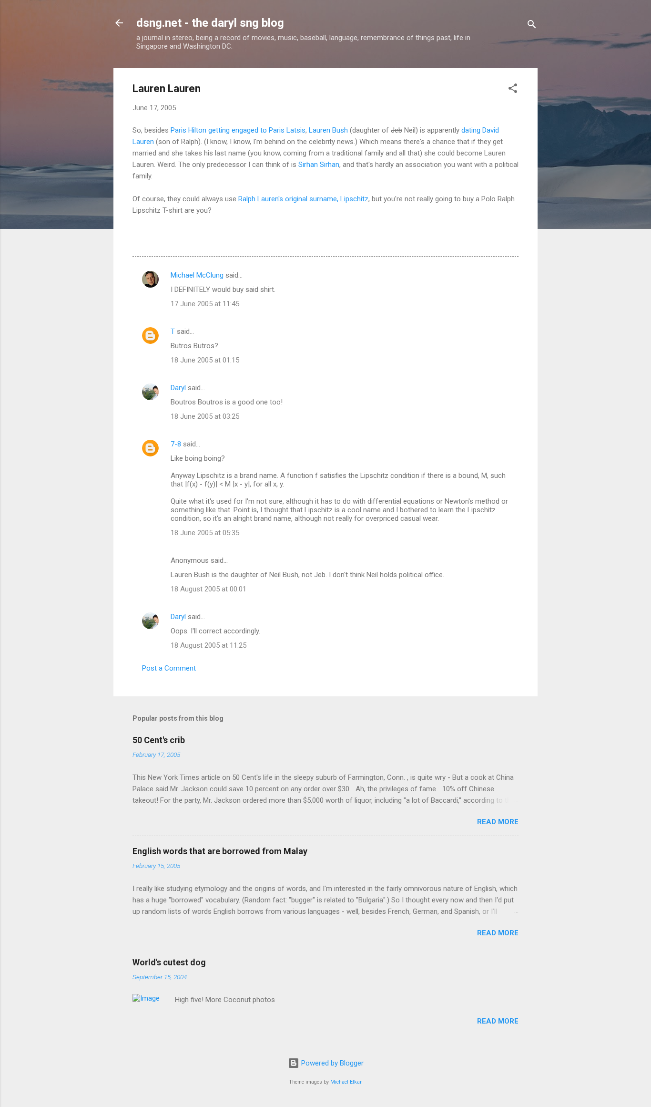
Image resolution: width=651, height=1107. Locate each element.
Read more (498, 821)
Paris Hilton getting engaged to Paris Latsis (238, 130)
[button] (513, 90)
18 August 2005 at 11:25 (208, 645)
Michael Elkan (346, 1082)
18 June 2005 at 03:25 (205, 416)
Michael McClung (197, 275)
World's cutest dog (169, 962)
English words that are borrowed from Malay (219, 851)
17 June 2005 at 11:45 (205, 304)
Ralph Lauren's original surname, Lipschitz (303, 199)
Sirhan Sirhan (318, 164)
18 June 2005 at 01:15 (205, 360)
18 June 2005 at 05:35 (205, 532)
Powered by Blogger (331, 1063)
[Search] (532, 26)
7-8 (176, 444)
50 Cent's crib (158, 740)
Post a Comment (169, 668)
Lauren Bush (328, 130)
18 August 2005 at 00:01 (208, 589)
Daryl (178, 387)
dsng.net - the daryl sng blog (210, 23)
